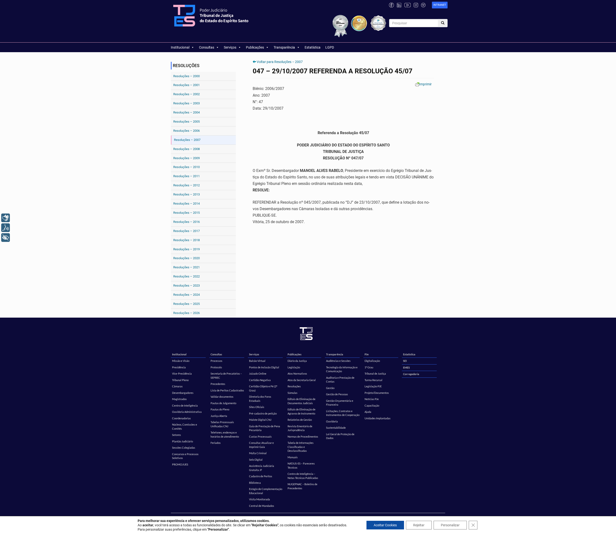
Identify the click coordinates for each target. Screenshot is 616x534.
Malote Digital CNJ (260, 419)
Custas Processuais (260, 436)
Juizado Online (257, 373)
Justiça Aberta (219, 415)
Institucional (180, 47)
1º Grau (369, 367)
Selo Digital (256, 459)
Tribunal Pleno (180, 380)
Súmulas (292, 392)
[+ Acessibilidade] (5, 237)
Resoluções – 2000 (186, 76)
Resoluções (294, 386)
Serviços (230, 47)
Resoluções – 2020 (186, 258)
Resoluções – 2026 (186, 313)
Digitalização (372, 360)
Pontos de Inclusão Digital (264, 367)
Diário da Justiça (297, 360)
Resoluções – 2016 (186, 222)
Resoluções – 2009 (186, 158)
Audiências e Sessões (338, 360)
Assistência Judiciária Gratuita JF (261, 467)
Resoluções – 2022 (186, 276)
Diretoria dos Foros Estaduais (260, 398)
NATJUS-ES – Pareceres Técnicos (301, 465)
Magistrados (179, 399)
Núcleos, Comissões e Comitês (184, 426)
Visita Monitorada (259, 499)
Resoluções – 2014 (186, 203)
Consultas (206, 47)
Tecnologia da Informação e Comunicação (342, 369)
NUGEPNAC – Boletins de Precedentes (302, 486)
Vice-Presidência (182, 373)
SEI (405, 360)
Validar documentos (222, 396)
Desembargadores (182, 392)
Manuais (293, 457)
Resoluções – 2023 (186, 285)
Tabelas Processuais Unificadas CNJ (222, 424)
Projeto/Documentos (377, 392)
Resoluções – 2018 (186, 240)
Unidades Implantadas (378, 418)
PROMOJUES (180, 464)
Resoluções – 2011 (186, 176)
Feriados (216, 442)
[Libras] (5, 218)
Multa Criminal (258, 453)
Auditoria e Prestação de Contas (340, 379)
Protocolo (216, 367)
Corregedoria (411, 374)
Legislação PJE (373, 386)
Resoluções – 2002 (186, 94)
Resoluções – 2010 (186, 167)
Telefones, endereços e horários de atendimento (225, 434)
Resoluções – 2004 (186, 112)
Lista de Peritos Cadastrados (227, 390)
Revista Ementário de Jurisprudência (300, 428)
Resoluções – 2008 (186, 149)
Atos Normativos (297, 373)
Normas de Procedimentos (303, 436)
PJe (367, 354)
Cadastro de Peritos (260, 476)
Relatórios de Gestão (300, 419)
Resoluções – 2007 (187, 140)
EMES (406, 367)
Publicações (255, 47)
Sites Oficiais (256, 406)
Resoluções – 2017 (186, 231)
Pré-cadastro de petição (263, 413)
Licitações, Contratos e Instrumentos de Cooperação (342, 413)
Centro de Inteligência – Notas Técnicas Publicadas (303, 475)
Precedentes (218, 383)
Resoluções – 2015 (186, 212)
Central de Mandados (261, 505)
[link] (440, 5)
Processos (216, 360)
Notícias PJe (372, 399)
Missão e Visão (180, 360)
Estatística (313, 47)
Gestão (330, 388)
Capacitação (372, 405)
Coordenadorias (181, 418)
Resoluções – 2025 (186, 304)
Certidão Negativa (260, 380)
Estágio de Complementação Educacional (265, 491)
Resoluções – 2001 (186, 85)
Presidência (179, 367)
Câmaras (177, 386)
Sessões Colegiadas (183, 447)
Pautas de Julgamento (223, 403)
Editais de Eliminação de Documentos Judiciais (301, 401)
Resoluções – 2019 (186, 249)
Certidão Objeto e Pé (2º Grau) (263, 388)
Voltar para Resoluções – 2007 (280, 62)
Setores (176, 434)
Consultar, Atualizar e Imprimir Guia (261, 444)
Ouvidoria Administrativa (187, 411)
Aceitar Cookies (385, 525)
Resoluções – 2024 (186, 294)
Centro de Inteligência (185, 405)
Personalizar (450, 525)
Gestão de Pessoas (337, 394)
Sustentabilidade (336, 427)
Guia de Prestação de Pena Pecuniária (264, 428)
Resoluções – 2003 (186, 103)
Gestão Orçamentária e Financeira (339, 402)
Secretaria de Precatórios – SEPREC (226, 375)
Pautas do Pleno (220, 409)
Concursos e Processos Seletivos (185, 456)
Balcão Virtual (257, 360)
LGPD (329, 47)
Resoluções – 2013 (186, 194)
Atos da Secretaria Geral (302, 380)
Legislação (294, 367)
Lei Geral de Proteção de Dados (340, 436)
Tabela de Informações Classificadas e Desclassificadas (301, 446)
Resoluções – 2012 (186, 185)
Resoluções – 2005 (186, 121)
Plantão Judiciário (182, 441)
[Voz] (5, 227)
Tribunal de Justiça (375, 373)
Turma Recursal (373, 380)
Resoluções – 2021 (186, 267)
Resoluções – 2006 (186, 130)
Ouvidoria (332, 421)
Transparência (284, 47)
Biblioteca (255, 482)
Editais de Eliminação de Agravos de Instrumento (301, 411)
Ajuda (368, 411)
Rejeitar (418, 525)
